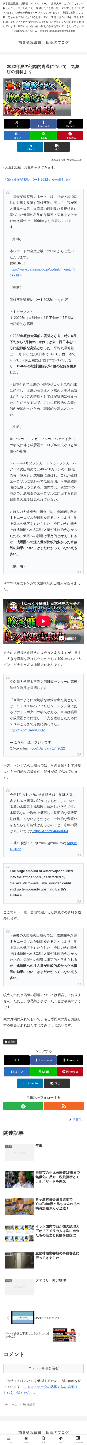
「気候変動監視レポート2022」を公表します (37, 179)
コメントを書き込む (43, 1368)
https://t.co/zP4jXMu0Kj (50, 831)
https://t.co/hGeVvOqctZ (27, 730)
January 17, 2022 (52, 748)
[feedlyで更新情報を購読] (23, 1106)
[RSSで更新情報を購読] (64, 1106)
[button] (57, 147)
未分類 (12, 1041)
